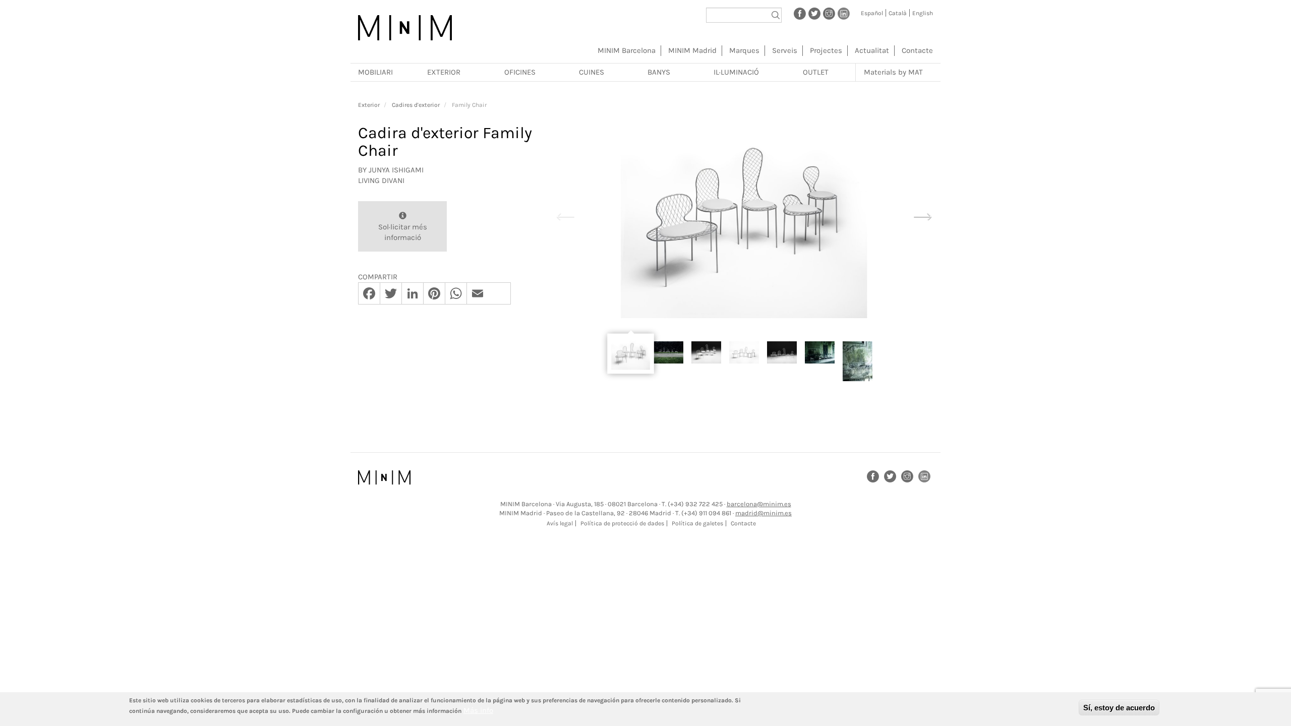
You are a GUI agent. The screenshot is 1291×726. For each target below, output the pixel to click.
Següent (922, 215)
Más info (478, 710)
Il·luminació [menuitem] (736, 72)
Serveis (784, 50)
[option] (744, 215)
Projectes (826, 50)
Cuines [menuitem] (591, 72)
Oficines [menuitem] (520, 72)
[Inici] (405, 27)
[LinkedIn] (844, 13)
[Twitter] (814, 13)
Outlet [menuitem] (816, 72)
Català (898, 13)
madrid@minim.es (763, 513)
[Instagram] (829, 13)
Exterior (369, 104)
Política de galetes (697, 523)
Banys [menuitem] (659, 72)
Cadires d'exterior (416, 104)
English (922, 13)
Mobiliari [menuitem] (375, 72)
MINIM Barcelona (627, 50)
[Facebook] (800, 13)
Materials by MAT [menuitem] (893, 72)
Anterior (565, 215)
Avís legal (560, 523)
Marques (744, 50)
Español (872, 13)
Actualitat (872, 50)
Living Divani (381, 180)
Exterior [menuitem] (443, 72)
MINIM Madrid (692, 50)
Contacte (917, 50)
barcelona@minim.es (759, 504)
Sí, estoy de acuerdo (1119, 707)
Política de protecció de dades (622, 523)
